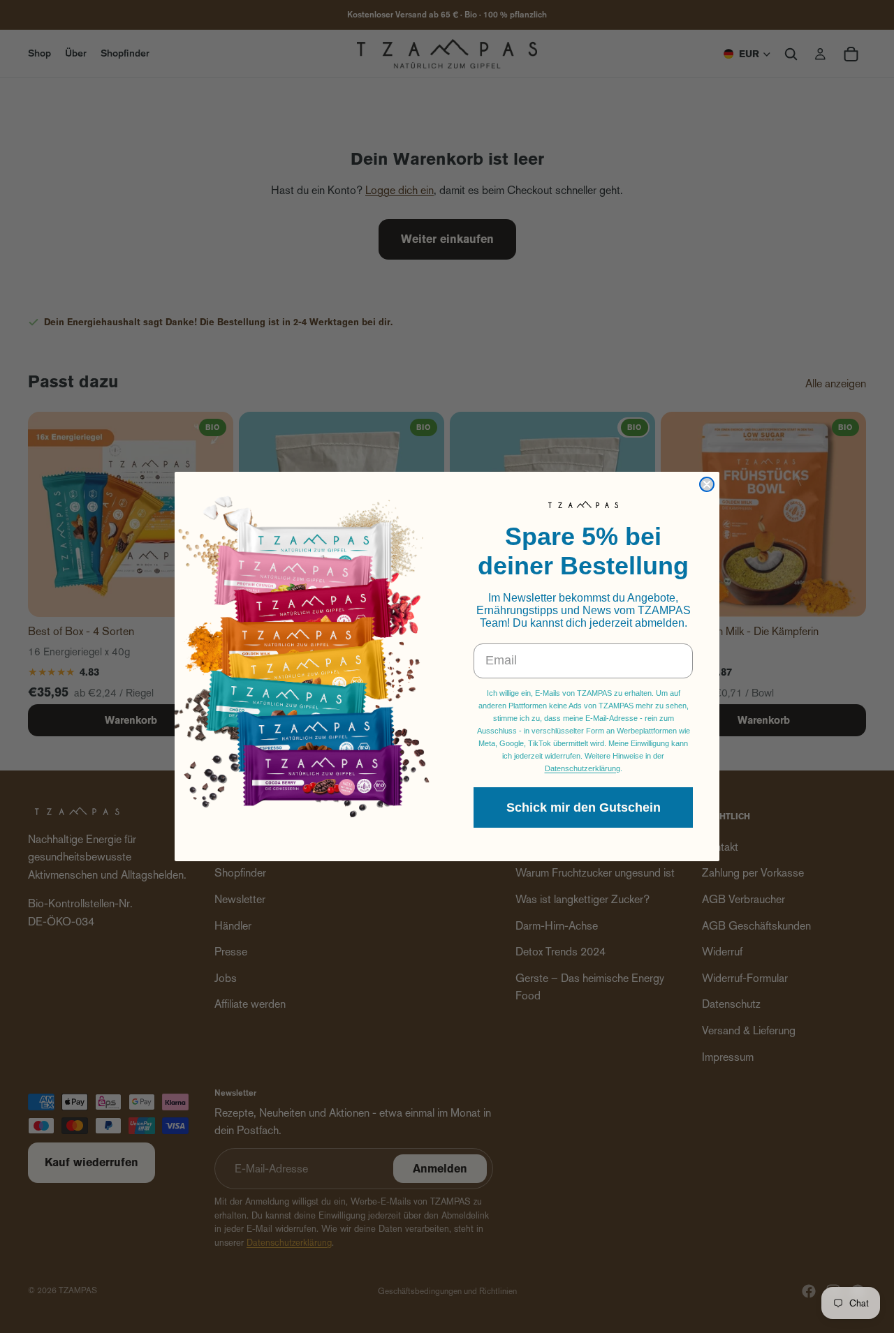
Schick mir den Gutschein (583, 807)
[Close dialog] (707, 484)
